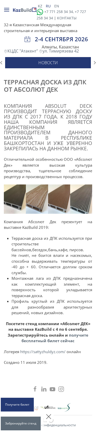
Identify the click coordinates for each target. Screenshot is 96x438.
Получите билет (17, 404)
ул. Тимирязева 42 (60, 51)
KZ (40, 6)
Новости (48, 62)
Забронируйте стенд (20, 423)
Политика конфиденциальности (50, 425)
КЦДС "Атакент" (23, 51)
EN (56, 6)
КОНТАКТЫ (67, 18)
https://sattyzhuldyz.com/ (43, 351)
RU (49, 6)
